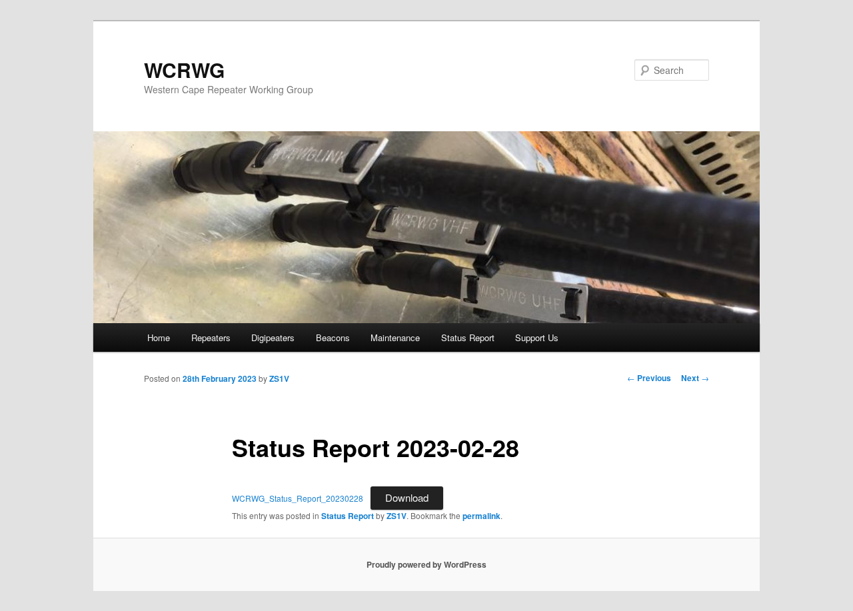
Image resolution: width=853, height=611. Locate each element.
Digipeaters (273, 337)
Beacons (333, 337)
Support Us (536, 337)
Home (158, 337)
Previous (649, 378)
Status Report (467, 337)
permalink (481, 516)
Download (406, 497)
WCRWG (184, 69)
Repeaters (211, 337)
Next (695, 378)
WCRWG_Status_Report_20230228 (297, 498)
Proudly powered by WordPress (426, 564)
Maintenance (395, 337)
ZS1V (279, 378)
